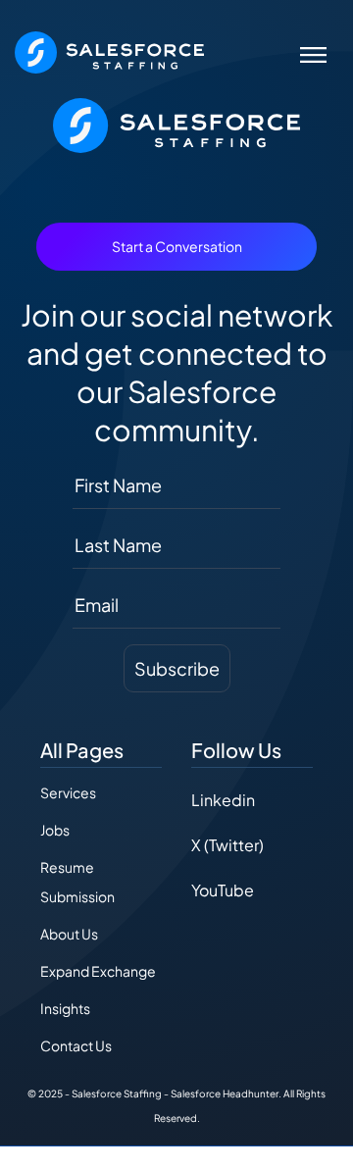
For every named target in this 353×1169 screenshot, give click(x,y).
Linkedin (223, 799)
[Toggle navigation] (313, 52)
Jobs (55, 830)
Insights (65, 1008)
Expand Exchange (98, 971)
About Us (69, 933)
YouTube (222, 890)
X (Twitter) (227, 845)
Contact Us (76, 1045)
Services (68, 792)
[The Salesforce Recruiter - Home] (109, 50)
